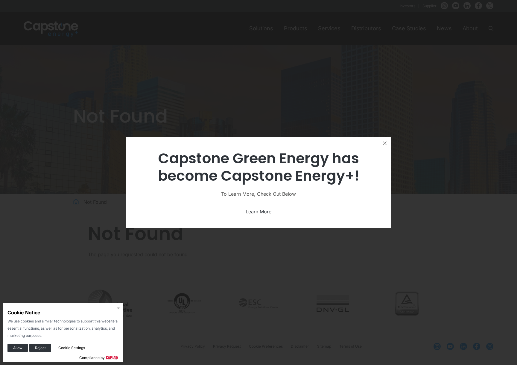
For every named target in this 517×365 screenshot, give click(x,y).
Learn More (258, 212)
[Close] (384, 143)
